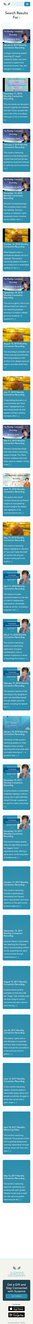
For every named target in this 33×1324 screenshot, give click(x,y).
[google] (16, 1313)
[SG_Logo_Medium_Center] (16, 1266)
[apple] (16, 1307)
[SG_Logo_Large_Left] (15, 2)
